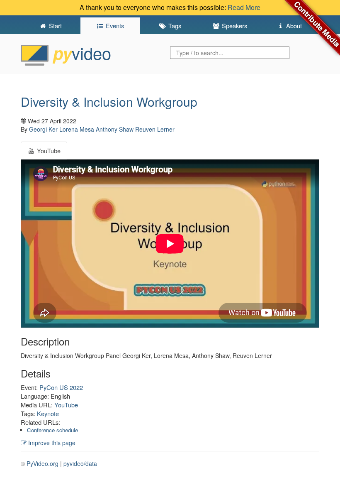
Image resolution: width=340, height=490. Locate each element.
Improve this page (51, 443)
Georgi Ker (43, 129)
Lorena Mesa (76, 129)
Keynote (48, 413)
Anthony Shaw (115, 129)
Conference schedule (52, 430)
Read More (244, 7)
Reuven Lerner (155, 129)
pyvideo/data (80, 463)
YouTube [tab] (48, 150)
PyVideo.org (42, 463)
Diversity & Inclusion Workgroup (109, 101)
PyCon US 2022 (61, 387)
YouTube (66, 404)
